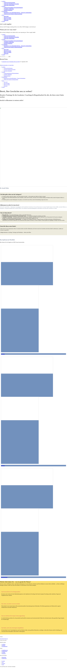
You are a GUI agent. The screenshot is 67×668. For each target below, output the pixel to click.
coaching (3, 354)
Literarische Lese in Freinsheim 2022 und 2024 (11, 61)
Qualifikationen (5, 650)
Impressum (4, 657)
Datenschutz (4, 658)
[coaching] (27, 262)
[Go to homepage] (7, 65)
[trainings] (20, 420)
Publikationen (4, 651)
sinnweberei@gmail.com (4, 638)
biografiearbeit (4, 577)
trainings (3, 465)
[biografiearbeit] (27, 485)
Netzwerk (4, 653)
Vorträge (3, 652)
